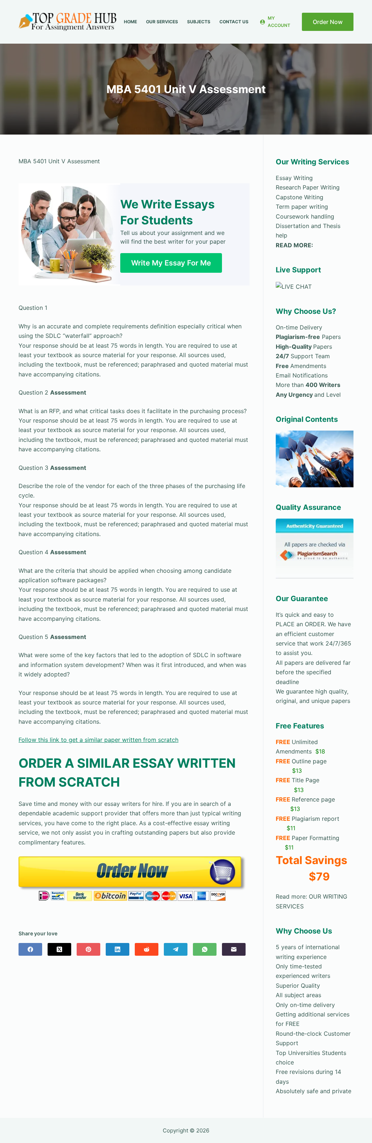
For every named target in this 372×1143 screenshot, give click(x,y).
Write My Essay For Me (171, 263)
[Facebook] (30, 949)
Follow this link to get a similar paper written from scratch (98, 739)
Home (130, 21)
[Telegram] (175, 949)
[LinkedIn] (117, 949)
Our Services (162, 21)
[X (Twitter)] (59, 949)
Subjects (198, 21)
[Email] (234, 949)
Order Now (328, 21)
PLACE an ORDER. (301, 624)
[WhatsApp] (205, 949)
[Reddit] (146, 949)
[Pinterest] (88, 949)
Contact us (233, 21)
